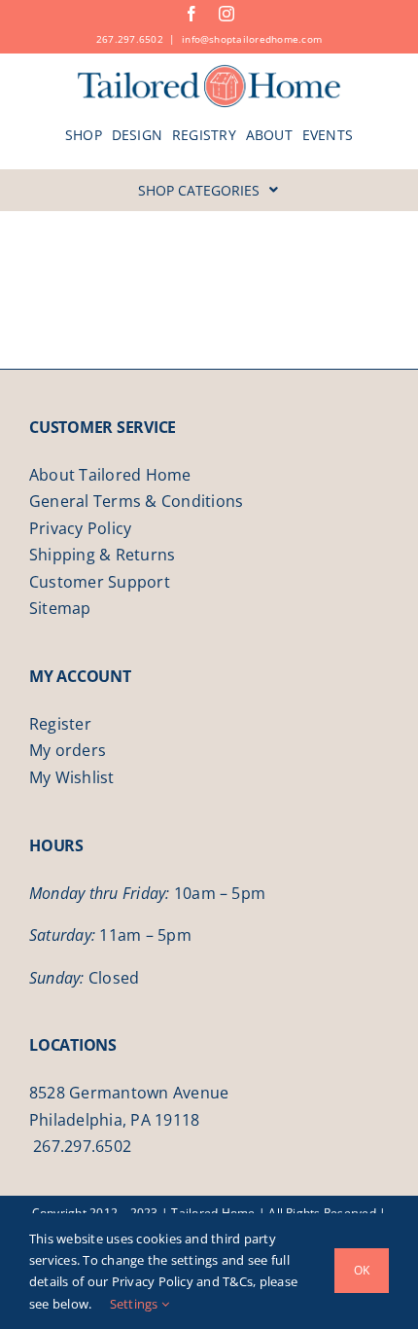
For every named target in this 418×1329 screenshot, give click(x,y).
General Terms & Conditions (136, 501)
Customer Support (99, 582)
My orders (67, 750)
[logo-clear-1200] (209, 71)
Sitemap (60, 608)
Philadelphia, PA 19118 (114, 1120)
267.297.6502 (129, 39)
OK (361, 1270)
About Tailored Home (110, 474)
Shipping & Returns (102, 554)
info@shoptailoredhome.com (252, 39)
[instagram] (226, 13)
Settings (135, 1303)
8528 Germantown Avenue (128, 1092)
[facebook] (191, 13)
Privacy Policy (80, 528)
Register (60, 724)
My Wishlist (72, 777)
